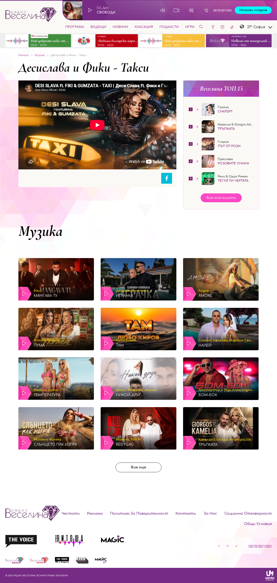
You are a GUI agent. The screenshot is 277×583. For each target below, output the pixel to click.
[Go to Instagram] (222, 26)
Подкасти (169, 27)
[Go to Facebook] (213, 26)
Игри (189, 27)
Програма (74, 27)
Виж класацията (221, 198)
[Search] (201, 26)
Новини (120, 27)
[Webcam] (176, 10)
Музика (40, 231)
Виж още (138, 467)
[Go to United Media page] (269, 575)
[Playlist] (191, 10)
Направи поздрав (253, 10)
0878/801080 (222, 10)
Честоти (70, 514)
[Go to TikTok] (232, 26)
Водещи (98, 27)
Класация (144, 27)
